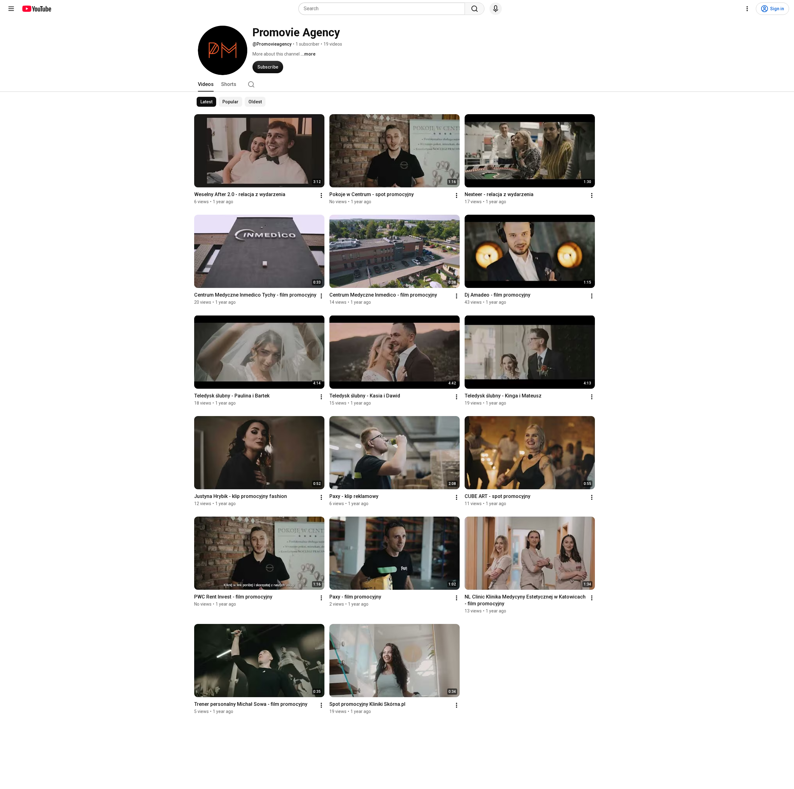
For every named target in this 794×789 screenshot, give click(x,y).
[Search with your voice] (495, 8)
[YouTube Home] (36, 8)
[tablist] (397, 84)
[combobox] (383, 8)
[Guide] (11, 8)
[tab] (206, 84)
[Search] (474, 8)
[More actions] (321, 195)
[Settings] (747, 8)
